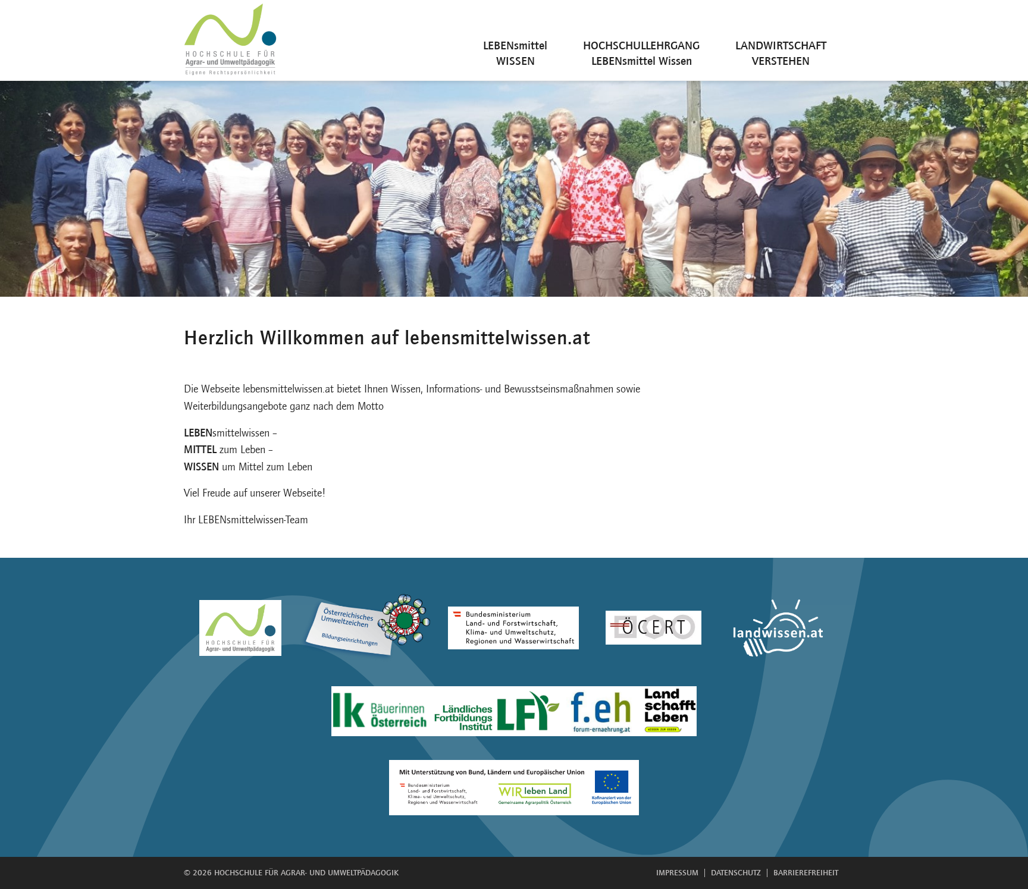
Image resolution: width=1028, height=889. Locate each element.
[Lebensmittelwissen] (232, 40)
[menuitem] (515, 40)
